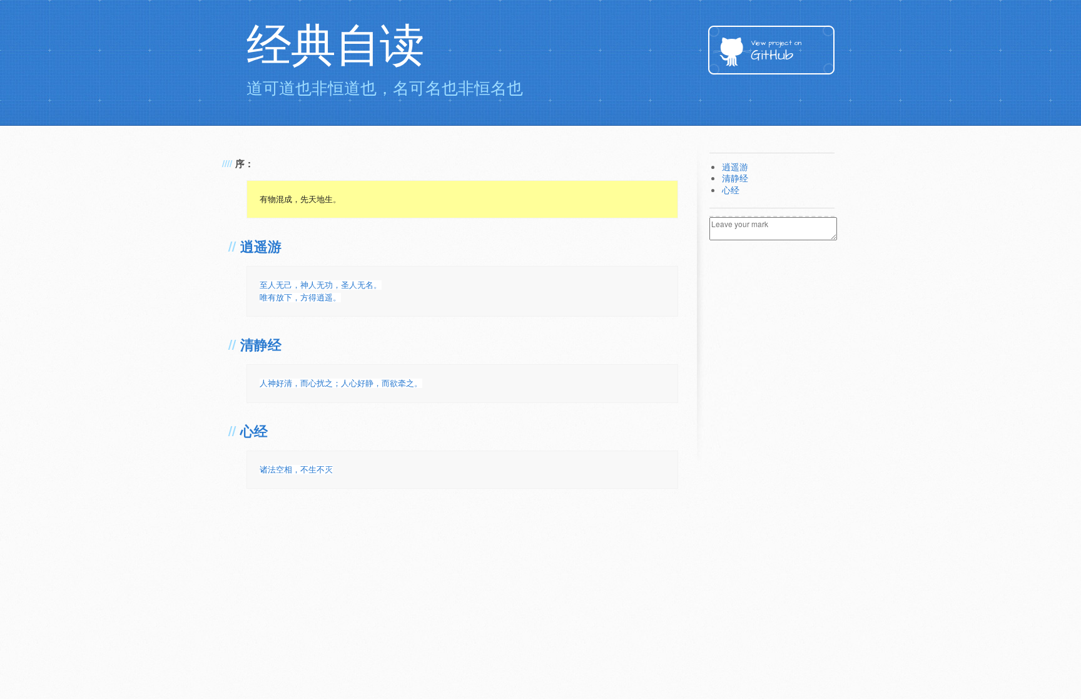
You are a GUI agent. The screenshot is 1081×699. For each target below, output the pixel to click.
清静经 (261, 345)
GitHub (776, 51)
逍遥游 (261, 247)
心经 (254, 432)
